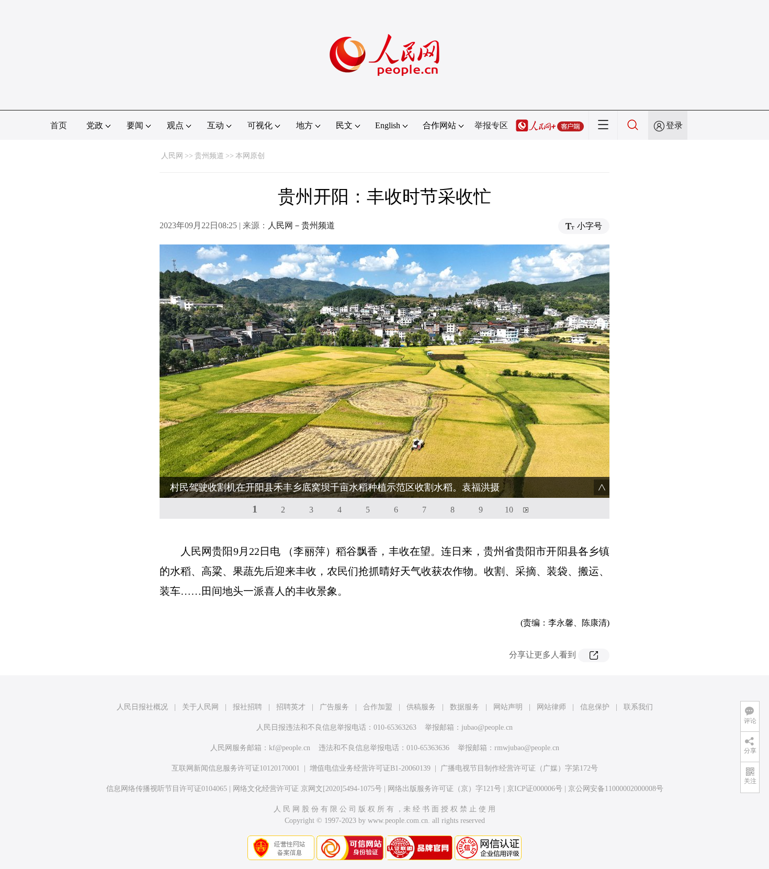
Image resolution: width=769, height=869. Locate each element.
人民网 (172, 156)
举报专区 (491, 125)
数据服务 (464, 707)
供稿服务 (421, 707)
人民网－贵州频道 (301, 225)
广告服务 (334, 707)
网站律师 (551, 707)
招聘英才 (291, 707)
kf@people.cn (289, 748)
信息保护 (594, 707)
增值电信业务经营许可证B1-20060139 (370, 768)
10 (509, 509)
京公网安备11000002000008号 (615, 789)
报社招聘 (247, 707)
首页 (58, 125)
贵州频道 (209, 156)
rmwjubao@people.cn (526, 748)
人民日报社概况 (142, 707)
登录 (674, 125)
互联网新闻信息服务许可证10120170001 (236, 768)
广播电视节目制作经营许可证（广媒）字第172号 (519, 768)
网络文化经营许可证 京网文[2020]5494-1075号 (307, 789)
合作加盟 (377, 707)
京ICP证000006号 (534, 789)
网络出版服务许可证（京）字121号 (444, 789)
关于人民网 (200, 707)
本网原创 (250, 156)
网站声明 (508, 707)
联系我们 (638, 707)
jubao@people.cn (487, 727)
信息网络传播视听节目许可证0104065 (166, 789)
